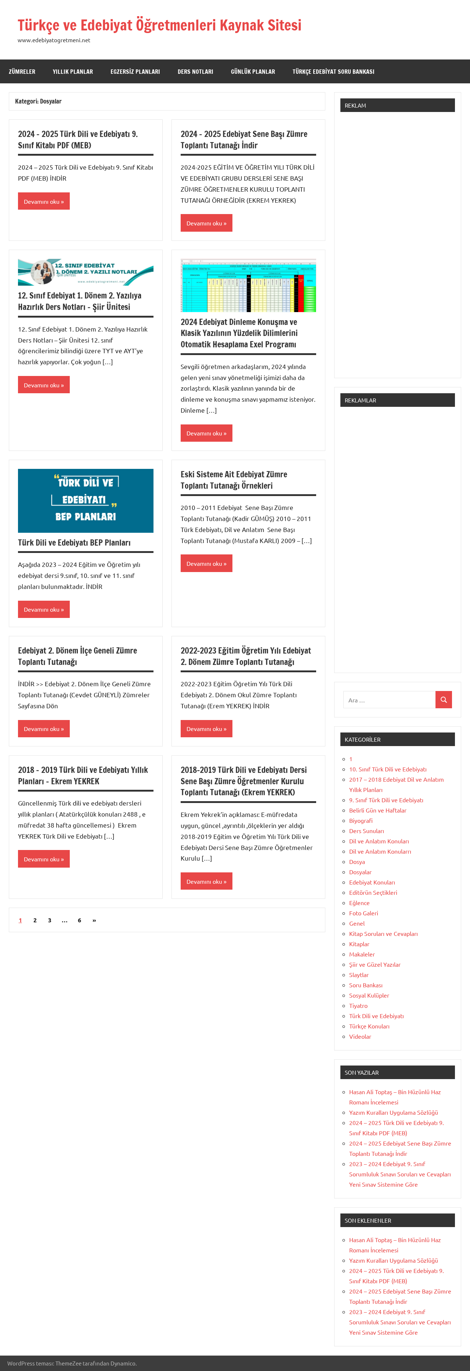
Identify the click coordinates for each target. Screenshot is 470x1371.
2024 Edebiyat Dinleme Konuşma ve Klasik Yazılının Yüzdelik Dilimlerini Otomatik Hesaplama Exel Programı (239, 333)
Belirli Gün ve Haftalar (377, 810)
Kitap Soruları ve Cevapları (383, 933)
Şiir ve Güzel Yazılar (375, 964)
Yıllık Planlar (73, 72)
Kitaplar (359, 943)
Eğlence (359, 902)
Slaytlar (359, 974)
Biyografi (361, 820)
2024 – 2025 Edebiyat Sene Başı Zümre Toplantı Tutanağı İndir (244, 139)
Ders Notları (195, 72)
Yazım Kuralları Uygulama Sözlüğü (393, 1112)
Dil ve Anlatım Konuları (379, 840)
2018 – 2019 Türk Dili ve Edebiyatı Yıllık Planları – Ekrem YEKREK (83, 775)
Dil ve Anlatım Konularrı (380, 851)
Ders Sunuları (366, 830)
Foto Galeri (363, 912)
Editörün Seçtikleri (373, 892)
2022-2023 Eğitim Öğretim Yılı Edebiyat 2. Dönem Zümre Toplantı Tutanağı (246, 656)
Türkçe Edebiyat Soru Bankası (334, 72)
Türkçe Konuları (369, 1026)
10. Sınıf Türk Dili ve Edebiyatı (388, 769)
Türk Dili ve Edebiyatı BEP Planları (74, 542)
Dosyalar (360, 871)
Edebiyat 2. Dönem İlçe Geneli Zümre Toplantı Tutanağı (77, 656)
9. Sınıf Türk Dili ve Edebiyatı (386, 799)
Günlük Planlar (253, 72)
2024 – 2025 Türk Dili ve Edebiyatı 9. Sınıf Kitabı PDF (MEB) (78, 139)
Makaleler (362, 954)
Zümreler (22, 72)
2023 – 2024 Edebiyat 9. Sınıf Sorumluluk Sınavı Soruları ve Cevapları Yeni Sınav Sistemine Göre (400, 1174)
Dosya (357, 861)
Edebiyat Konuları (372, 882)
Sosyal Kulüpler (369, 995)
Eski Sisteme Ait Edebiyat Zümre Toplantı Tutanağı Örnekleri (234, 480)
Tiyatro (358, 1005)
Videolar (360, 1036)
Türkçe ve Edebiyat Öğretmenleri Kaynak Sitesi (159, 24)
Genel (357, 923)
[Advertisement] (397, 248)
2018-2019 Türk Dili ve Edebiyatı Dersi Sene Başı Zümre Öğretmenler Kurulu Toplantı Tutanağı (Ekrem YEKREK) (244, 781)
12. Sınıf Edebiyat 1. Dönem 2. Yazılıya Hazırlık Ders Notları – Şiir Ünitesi (79, 301)
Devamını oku (41, 201)
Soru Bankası (366, 984)
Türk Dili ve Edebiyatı (376, 1015)
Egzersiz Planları (135, 72)
